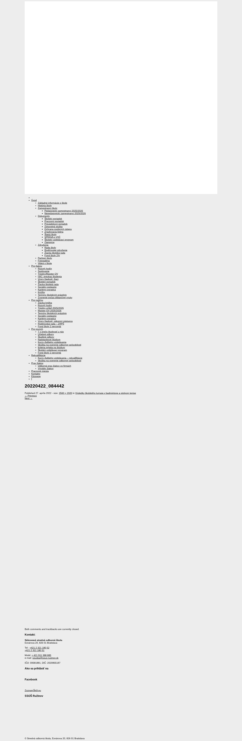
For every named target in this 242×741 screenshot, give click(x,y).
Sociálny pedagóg (47, 287)
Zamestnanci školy (47, 208)
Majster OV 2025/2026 (49, 310)
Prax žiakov (37, 363)
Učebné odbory (46, 334)
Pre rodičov (37, 300)
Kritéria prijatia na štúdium (51, 347)
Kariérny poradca (47, 289)
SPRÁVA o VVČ (52, 237)
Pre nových (37, 329)
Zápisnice (49, 242)
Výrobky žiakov (46, 368)
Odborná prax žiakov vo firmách (54, 366)
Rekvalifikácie (38, 355)
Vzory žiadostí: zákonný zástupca (55, 321)
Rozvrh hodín (45, 268)
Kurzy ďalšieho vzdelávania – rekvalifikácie (60, 358)
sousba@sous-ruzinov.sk (45, 658)
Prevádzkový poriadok (55, 224)
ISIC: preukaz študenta (50, 276)
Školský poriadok (53, 218)
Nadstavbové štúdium (49, 339)
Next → (28, 398)
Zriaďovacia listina (53, 231)
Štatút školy (50, 234)
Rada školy (50, 247)
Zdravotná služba (53, 226)
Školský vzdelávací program (59, 239)
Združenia (43, 245)
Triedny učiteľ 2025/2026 (51, 308)
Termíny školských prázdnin (52, 295)
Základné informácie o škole (52, 203)
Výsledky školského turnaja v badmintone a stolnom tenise (105, 393)
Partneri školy (45, 258)
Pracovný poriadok (54, 221)
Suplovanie (43, 271)
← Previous (31, 395)
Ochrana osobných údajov (58, 229)
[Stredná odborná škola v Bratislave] (121, 192)
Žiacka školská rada (54, 252)
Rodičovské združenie (55, 250)
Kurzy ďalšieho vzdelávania (52, 342)
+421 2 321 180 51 (34, 650)
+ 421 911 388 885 (41, 655)
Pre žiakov (36, 266)
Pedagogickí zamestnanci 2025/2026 (63, 210)
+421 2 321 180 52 (39, 647)
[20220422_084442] (123, 546)
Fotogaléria (44, 260)
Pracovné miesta (40, 371)
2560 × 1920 (65, 393)
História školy (45, 205)
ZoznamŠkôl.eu (33, 690)
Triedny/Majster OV (48, 274)
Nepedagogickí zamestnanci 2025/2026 (65, 213)
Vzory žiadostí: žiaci (48, 279)
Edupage (36, 376)
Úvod (34, 200)
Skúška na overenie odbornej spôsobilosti (59, 344)
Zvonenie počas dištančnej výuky (55, 297)
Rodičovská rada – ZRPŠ (51, 323)
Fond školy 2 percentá (49, 326)
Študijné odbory (46, 337)
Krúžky (41, 292)
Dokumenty (44, 216)
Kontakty (35, 373)
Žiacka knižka (45, 302)
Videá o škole (45, 263)
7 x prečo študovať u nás (51, 331)
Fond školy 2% (52, 255)
